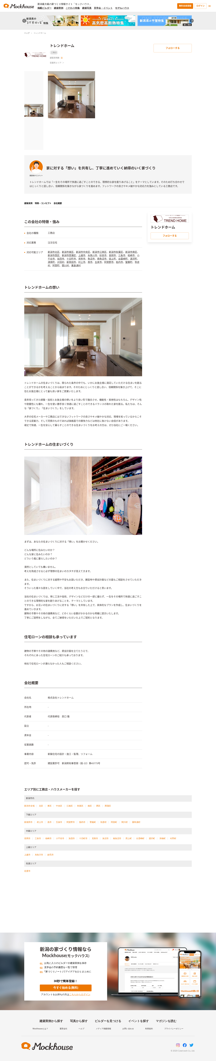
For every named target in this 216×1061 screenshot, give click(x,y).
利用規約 (149, 1029)
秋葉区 (80, 806)
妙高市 (103, 255)
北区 (41, 806)
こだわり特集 (73, 8)
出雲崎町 (123, 259)
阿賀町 (56, 265)
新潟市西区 (54, 255)
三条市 (121, 255)
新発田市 (71, 262)
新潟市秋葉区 (116, 252)
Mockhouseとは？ (40, 1029)
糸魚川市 (92, 255)
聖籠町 (128, 262)
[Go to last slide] (24, 21)
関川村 (65, 265)
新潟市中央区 (83, 252)
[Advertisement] (108, 906)
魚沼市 (91, 259)
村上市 (81, 262)
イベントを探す (138, 1021)
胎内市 (119, 262)
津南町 (51, 262)
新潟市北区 (54, 252)
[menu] (209, 6)
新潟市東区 (68, 252)
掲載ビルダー (44, 8)
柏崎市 (131, 255)
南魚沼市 (102, 259)
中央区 (59, 806)
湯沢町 (133, 259)
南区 (90, 806)
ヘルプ (81, 1029)
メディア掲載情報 (103, 1029)
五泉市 (98, 262)
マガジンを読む (166, 1021)
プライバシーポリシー (173, 1029)
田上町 (112, 259)
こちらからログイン (79, 994)
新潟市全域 (29, 806)
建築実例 (58, 8)
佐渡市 (27, 871)
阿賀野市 (109, 262)
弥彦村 (103, 822)
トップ (27, 33)
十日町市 (71, 259)
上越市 (81, 255)
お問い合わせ (128, 1029)
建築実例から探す (51, 1021)
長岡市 (112, 255)
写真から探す (79, 1021)
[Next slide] (192, 21)
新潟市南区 (131, 252)
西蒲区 (108, 806)
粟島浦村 (76, 265)
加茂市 (60, 259)
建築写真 (87, 8)
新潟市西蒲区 (69, 255)
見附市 (81, 259)
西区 (98, 806)
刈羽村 (60, 262)
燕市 (90, 262)
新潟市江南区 (99, 252)
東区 (49, 806)
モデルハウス (122, 8)
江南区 (70, 806)
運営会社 (63, 1029)
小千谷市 (60, 838)
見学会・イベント (103, 8)
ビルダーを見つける (108, 1021)
